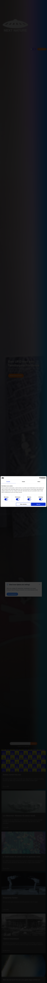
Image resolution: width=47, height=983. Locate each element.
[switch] (17, 499)
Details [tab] (23, 481)
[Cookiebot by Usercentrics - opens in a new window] (40, 478)
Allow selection (23, 504)
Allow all (38, 504)
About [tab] (39, 481)
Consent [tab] (8, 481)
